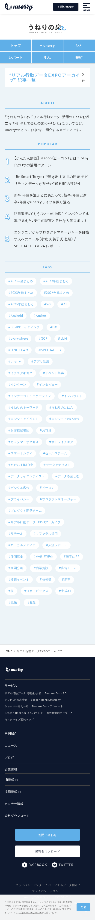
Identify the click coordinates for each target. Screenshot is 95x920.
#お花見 (45, 430)
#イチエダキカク (20, 373)
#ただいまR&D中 (20, 464)
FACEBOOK (38, 864)
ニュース (11, 745)
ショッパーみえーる (17, 706)
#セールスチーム (55, 453)
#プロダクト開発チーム (25, 510)
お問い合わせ (66, 7)
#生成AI (65, 591)
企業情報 (11, 769)
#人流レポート (56, 545)
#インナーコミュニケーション (29, 395)
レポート (16, 57)
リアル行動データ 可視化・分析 (23, 693)
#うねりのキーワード (23, 407)
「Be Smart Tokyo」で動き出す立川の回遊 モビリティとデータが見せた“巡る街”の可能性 (51, 180)
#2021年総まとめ (20, 281)
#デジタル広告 (19, 487)
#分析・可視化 (43, 556)
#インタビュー (47, 384)
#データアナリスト (57, 464)
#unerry (14, 361)
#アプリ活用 (40, 361)
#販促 (31, 602)
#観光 (12, 602)
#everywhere (18, 338)
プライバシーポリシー (46, 891)
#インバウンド (72, 395)
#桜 (11, 591)
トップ (15, 45)
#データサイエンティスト (26, 476)
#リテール (15, 533)
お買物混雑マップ (58, 713)
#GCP (43, 338)
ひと (79, 45)
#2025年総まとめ (21, 304)
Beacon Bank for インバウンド (24, 713)
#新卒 (66, 579)
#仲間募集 (15, 556)
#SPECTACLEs (50, 350)
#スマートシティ (20, 453)
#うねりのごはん (61, 407)
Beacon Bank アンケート (47, 706)
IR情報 (9, 779)
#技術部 (45, 579)
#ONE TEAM (18, 350)
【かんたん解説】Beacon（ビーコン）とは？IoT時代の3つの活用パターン (51, 161)
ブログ (9, 757)
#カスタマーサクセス (23, 442)
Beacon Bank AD (55, 693)
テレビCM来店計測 (16, 700)
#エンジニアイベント (23, 418)
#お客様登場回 (19, 430)
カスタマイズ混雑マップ (19, 719)
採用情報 (11, 791)
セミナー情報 (14, 803)
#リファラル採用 (45, 533)
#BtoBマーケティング (24, 327)
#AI (64, 304)
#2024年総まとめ (56, 292)
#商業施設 (40, 568)
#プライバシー (19, 499)
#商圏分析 (15, 568)
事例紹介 (11, 733)
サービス (11, 685)
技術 (79, 57)
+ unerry (47, 45)
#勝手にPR (72, 556)
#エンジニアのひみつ (64, 418)
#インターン (17, 384)
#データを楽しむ (67, 476)
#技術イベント (19, 579)
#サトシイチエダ (61, 442)
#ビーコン (47, 487)
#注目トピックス (36, 591)
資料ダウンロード (17, 815)
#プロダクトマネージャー (58, 499)
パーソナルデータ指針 (63, 885)
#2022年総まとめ (56, 281)
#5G (47, 304)
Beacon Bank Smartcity (46, 700)
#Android (15, 315)
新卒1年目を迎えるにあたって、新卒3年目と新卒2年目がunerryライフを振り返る (50, 198)
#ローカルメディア (22, 545)
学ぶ (47, 57)
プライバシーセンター (30, 885)
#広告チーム (68, 568)
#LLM (62, 338)
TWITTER (66, 864)
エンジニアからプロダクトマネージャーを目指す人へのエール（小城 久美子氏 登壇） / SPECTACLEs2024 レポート (51, 238)
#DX (53, 327)
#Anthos (40, 315)
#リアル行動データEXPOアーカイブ (34, 522)
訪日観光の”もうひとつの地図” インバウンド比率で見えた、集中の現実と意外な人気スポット (51, 217)
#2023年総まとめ (20, 292)
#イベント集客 (53, 373)
